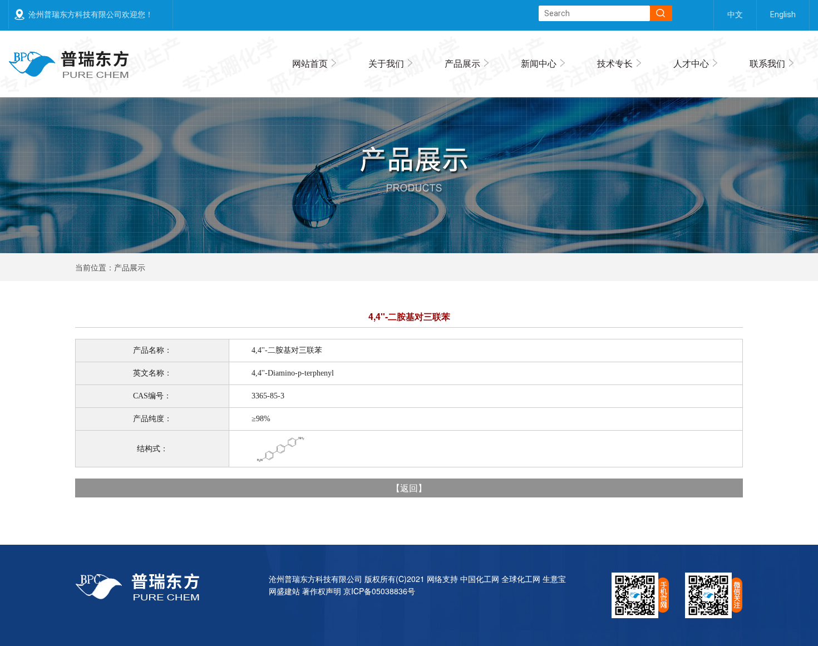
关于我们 (386, 63)
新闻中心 (538, 63)
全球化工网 (520, 578)
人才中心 (691, 63)
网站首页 (310, 63)
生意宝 (554, 578)
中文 (735, 14)
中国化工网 (479, 578)
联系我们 (767, 63)
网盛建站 (284, 590)
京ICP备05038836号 (379, 590)
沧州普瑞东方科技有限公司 (315, 578)
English (783, 14)
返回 (409, 487)
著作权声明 (321, 590)
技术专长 (615, 63)
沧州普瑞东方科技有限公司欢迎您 (86, 14)
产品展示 (462, 63)
